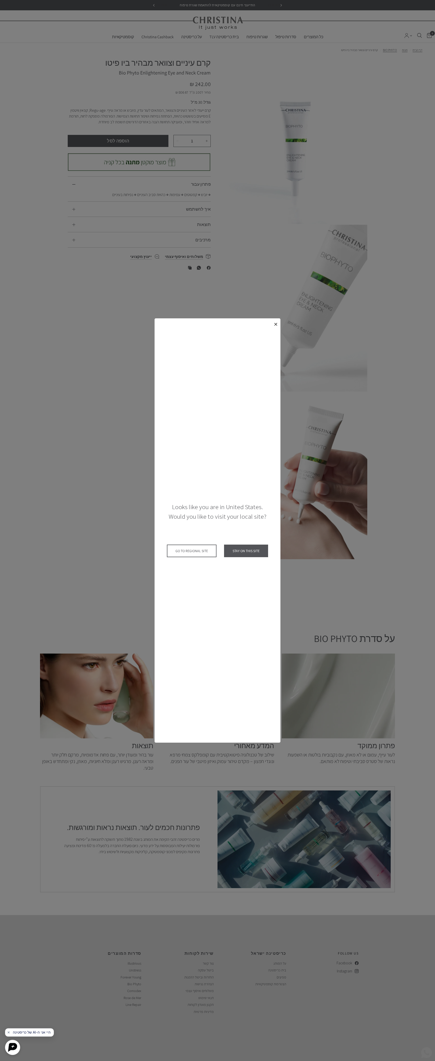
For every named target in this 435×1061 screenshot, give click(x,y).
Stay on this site (246, 551)
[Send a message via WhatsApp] (426, 1052)
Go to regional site (191, 551)
